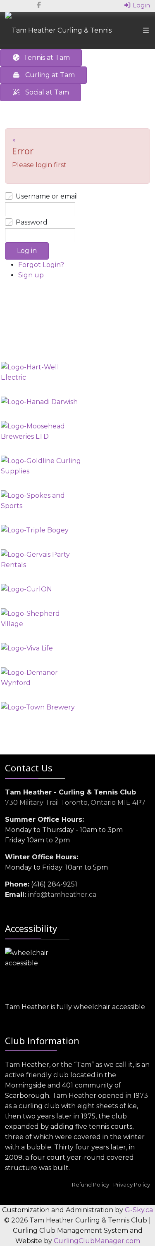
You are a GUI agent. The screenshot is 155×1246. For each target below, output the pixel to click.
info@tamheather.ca (62, 894)
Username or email (47, 196)
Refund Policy (90, 1184)
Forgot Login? (41, 265)
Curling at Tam (47, 75)
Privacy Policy (131, 1184)
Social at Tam (44, 92)
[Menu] (146, 30)
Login (140, 5)
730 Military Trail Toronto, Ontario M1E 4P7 (75, 802)
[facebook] (39, 5)
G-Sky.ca (139, 1210)
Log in (27, 251)
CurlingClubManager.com (97, 1241)
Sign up (31, 275)
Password (32, 222)
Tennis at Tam (45, 57)
